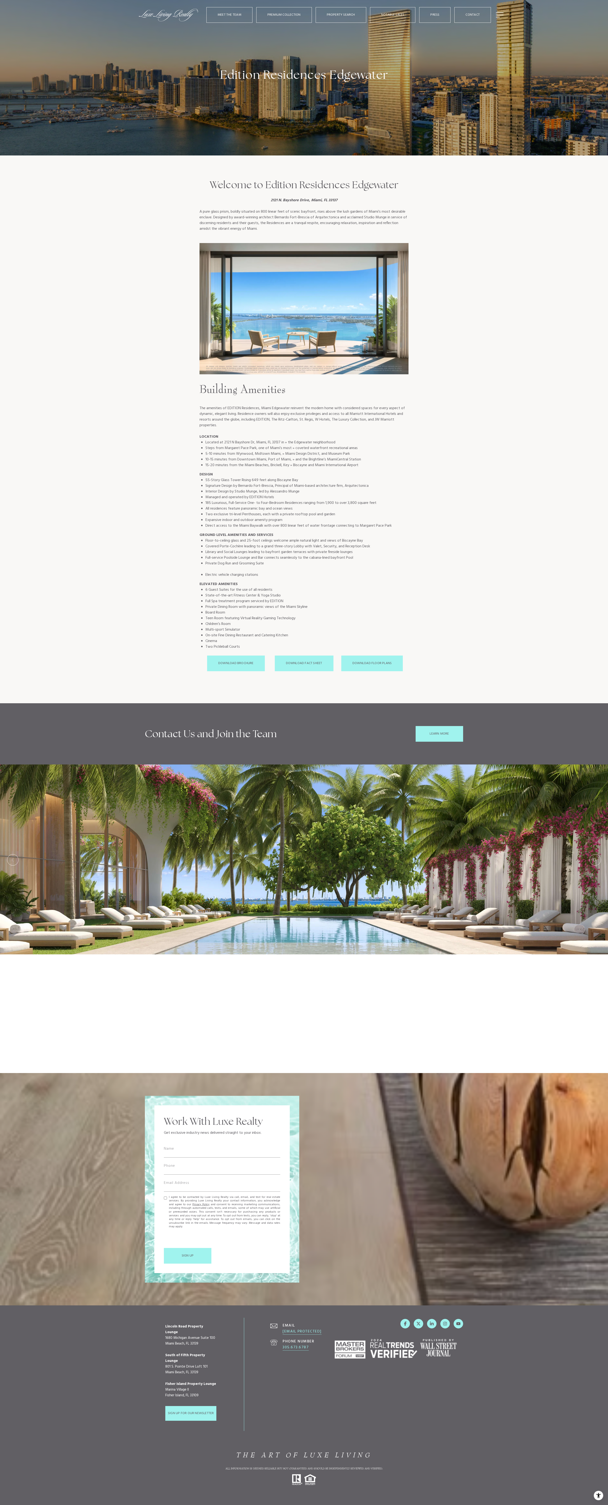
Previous (13, 860)
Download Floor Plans (372, 663)
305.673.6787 (296, 1347)
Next (595, 860)
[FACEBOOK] (405, 1323)
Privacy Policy (200, 1204)
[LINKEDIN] (432, 1323)
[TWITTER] (418, 1323)
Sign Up (188, 1255)
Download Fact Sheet (304, 663)
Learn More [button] (439, 733)
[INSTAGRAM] (445, 1323)
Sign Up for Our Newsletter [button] (191, 1413)
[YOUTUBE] (458, 1323)
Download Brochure (236, 663)
